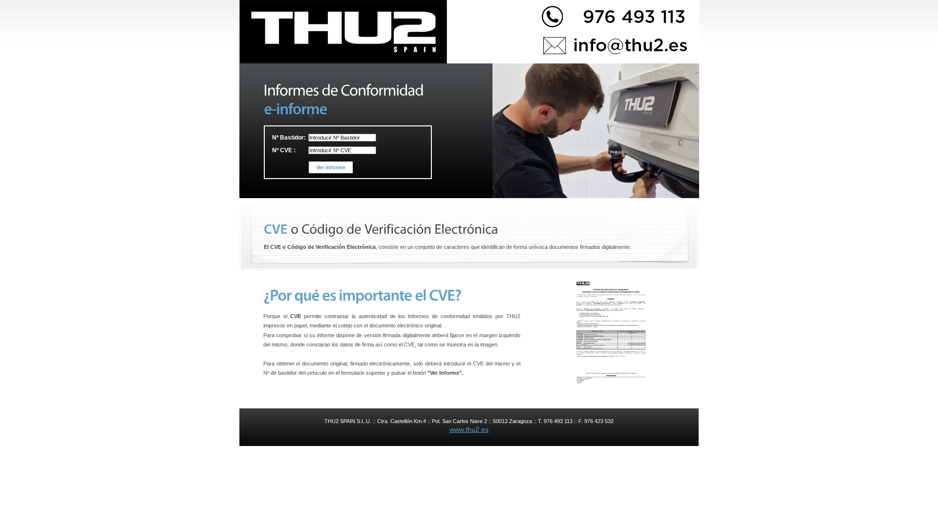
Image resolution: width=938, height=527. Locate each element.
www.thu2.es (469, 429)
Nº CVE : (284, 150)
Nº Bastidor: (289, 137)
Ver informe (330, 167)
